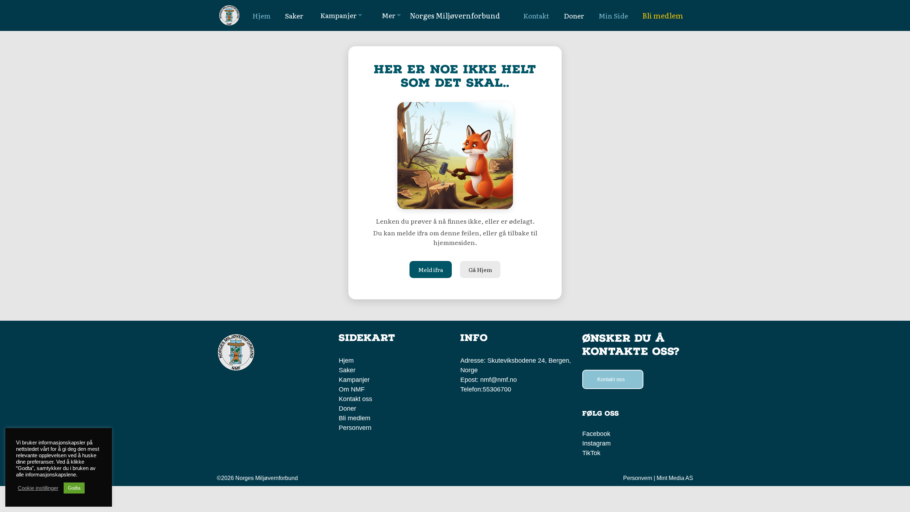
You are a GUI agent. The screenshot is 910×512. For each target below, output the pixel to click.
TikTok (591, 453)
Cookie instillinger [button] (38, 488)
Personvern (355, 427)
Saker (347, 370)
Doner (347, 408)
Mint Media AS (675, 478)
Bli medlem (662, 15)
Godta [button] (74, 488)
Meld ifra (430, 269)
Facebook (596, 433)
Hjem (346, 360)
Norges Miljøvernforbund (455, 15)
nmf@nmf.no (498, 379)
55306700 (497, 389)
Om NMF (352, 389)
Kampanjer (354, 379)
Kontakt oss (355, 398)
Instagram (596, 443)
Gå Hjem (480, 269)
